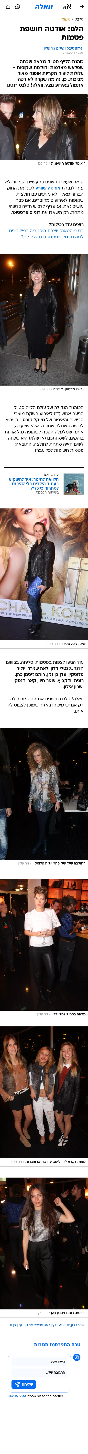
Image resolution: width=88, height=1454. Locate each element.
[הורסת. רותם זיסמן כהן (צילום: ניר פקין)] (44, 1248)
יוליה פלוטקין (60, 1325)
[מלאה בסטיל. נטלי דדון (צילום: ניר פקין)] (44, 949)
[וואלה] (44, 6)
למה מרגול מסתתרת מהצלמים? (52, 237)
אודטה (28, 1325)
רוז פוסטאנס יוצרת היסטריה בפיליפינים (46, 231)
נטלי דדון (77, 1325)
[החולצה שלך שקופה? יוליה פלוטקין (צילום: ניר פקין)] (44, 798)
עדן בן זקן (15, 1325)
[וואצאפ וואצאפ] (17, 6)
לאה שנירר (42, 1325)
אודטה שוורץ (47, 188)
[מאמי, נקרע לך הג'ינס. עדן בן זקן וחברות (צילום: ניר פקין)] (44, 1096)
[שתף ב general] (8, 6)
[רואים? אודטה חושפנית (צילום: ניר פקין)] (44, 131)
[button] (67, 6)
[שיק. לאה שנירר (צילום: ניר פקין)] (44, 578)
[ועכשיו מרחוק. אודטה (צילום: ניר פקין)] (44, 324)
